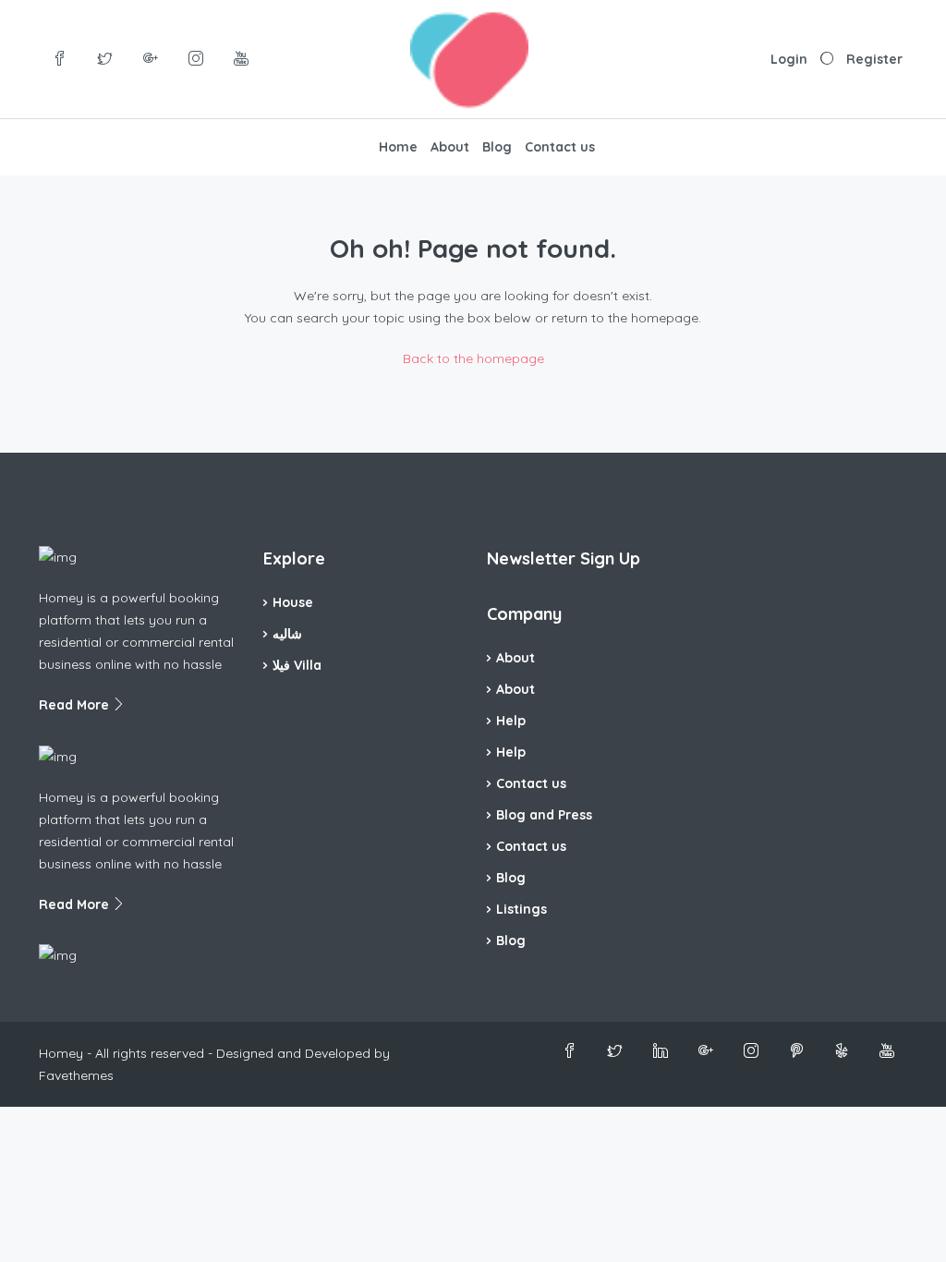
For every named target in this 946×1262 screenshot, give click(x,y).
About (450, 147)
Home (398, 147)
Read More (76, 705)
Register (874, 59)
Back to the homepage (473, 358)
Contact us (560, 147)
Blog (497, 147)
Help (511, 720)
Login (788, 59)
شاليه (287, 633)
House (293, 602)
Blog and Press (544, 815)
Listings (521, 909)
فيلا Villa (297, 665)
